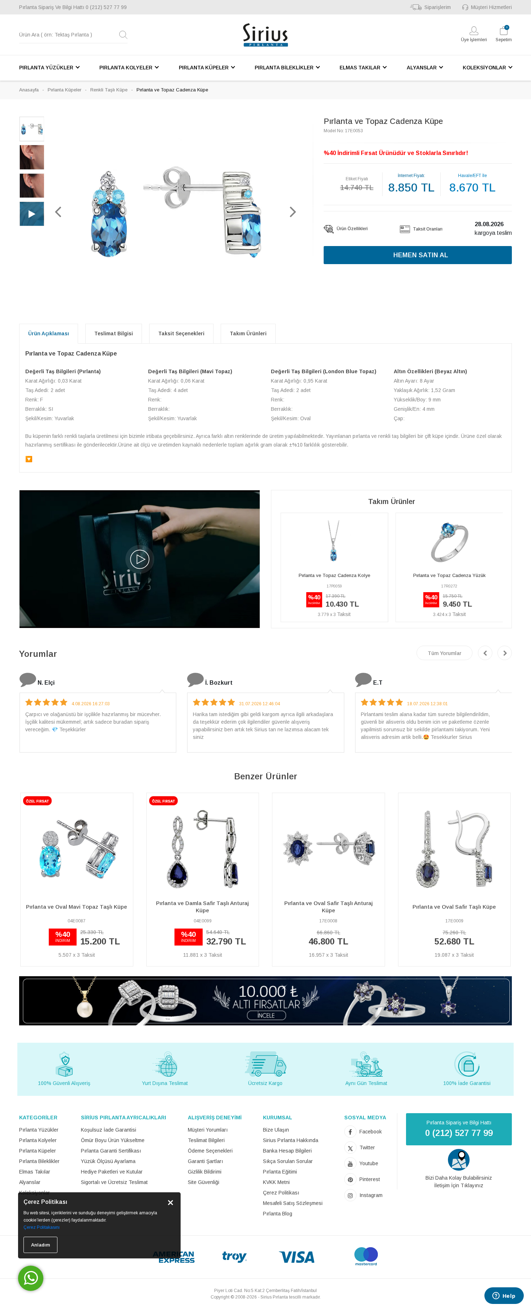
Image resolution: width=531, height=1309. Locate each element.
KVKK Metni (276, 1182)
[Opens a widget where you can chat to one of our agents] (504, 1296)
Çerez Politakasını (41, 1227)
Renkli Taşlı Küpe (109, 89)
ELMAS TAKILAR (360, 67)
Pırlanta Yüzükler (39, 1130)
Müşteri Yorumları (208, 1130)
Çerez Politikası (281, 1193)
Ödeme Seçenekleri (210, 1151)
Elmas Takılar (34, 1172)
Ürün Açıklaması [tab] (48, 333)
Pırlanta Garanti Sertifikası (111, 1151)
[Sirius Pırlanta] (265, 35)
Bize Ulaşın (276, 1130)
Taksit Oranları (427, 229)
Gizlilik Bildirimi (204, 1172)
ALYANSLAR (422, 67)
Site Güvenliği (203, 1182)
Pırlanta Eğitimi (280, 1172)
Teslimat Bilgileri (206, 1140)
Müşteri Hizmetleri (491, 7)
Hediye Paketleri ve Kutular (112, 1172)
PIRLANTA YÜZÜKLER (46, 67)
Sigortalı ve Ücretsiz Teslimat (114, 1182)
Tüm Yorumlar (444, 653)
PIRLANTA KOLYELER (125, 67)
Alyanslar (29, 1182)
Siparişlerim (437, 7)
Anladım (40, 1245)
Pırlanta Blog (277, 1214)
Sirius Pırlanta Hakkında (290, 1140)
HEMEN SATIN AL (420, 255)
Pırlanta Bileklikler (39, 1161)
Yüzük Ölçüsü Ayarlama (108, 1161)
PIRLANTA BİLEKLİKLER (284, 67)
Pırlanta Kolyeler (38, 1140)
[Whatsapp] (30, 1278)
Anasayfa (29, 89)
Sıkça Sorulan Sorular (288, 1161)
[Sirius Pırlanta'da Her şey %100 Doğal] (265, 1000)
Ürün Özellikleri (352, 228)
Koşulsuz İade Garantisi (108, 1130)
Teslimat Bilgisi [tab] (113, 333)
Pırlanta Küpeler (64, 89)
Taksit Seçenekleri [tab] (181, 333)
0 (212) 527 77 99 (106, 7)
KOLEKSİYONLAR (484, 67)
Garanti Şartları (205, 1161)
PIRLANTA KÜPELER (204, 67)
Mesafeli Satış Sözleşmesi (293, 1203)
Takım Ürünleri (248, 333)
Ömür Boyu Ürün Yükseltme (112, 1140)
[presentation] (485, 653)
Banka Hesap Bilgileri (287, 1151)
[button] (58, 211)
